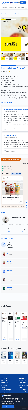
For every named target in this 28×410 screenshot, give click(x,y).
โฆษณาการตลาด (21, 7)
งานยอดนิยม (4, 7)
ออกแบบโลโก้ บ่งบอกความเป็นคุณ (17, 324)
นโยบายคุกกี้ (12, 403)
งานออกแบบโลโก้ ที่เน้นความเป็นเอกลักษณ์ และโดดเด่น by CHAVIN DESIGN (4, 327)
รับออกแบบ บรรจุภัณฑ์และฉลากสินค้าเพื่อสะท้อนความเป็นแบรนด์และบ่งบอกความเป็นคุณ (12, 197)
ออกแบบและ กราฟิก (13, 13)
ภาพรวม (9, 64)
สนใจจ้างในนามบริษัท (11, 129)
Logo (19, 13)
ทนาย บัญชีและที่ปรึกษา (6, 391)
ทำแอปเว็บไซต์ (4, 385)
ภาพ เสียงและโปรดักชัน (6, 389)
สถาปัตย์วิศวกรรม (5, 392)
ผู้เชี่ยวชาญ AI (12, 7)
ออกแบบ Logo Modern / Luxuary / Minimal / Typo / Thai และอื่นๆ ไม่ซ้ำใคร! (11, 328)
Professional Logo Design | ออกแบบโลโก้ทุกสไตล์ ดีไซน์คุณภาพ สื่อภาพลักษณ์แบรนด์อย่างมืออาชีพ (24, 329)
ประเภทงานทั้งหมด (4, 13)
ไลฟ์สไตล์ (3, 387)
